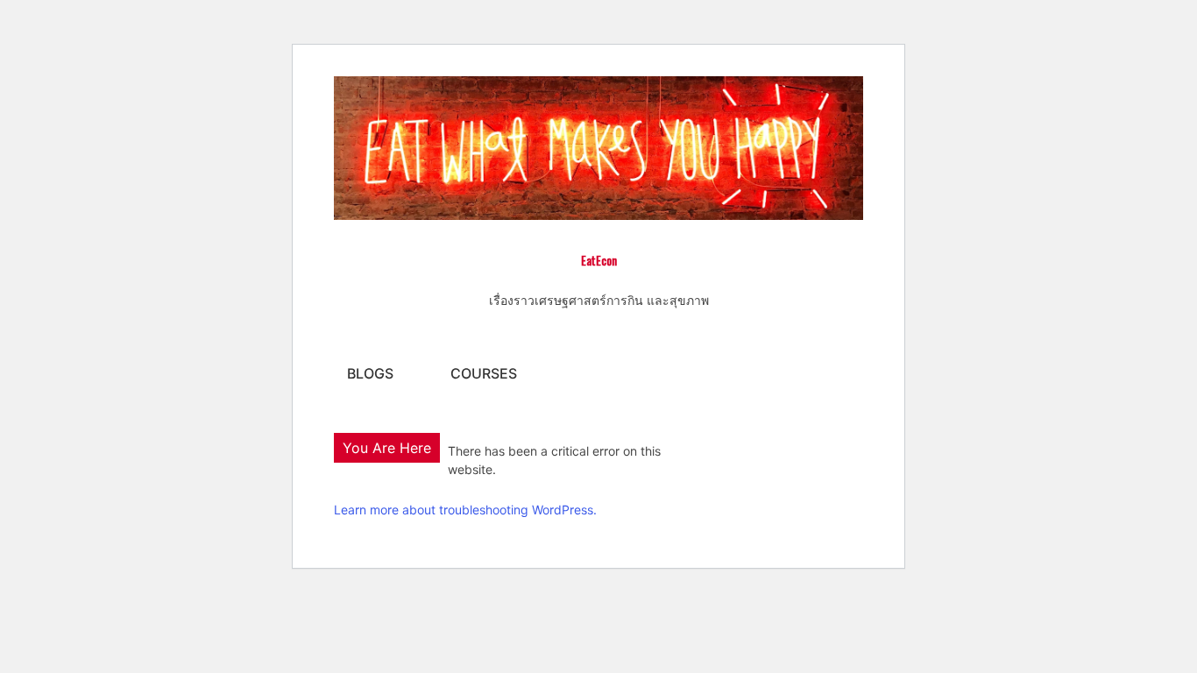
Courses (483, 373)
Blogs (370, 373)
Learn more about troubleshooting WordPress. (465, 509)
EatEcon (599, 260)
